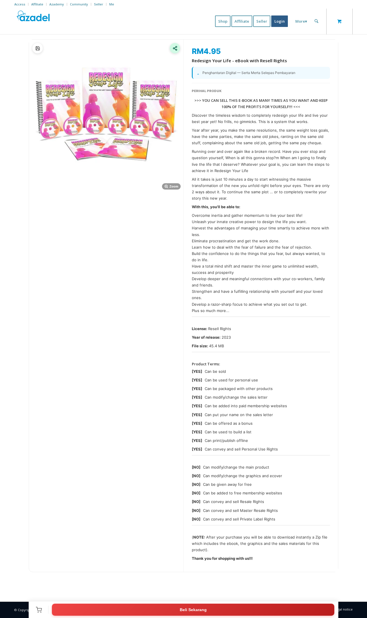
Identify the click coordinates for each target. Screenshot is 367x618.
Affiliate (37, 4)
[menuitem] (21, 4)
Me (111, 4)
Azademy (56, 4)
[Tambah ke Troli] (39, 610)
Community (79, 4)
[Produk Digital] (37, 48)
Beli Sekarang (193, 609)
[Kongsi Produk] (175, 48)
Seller (98, 4)
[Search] (316, 21)
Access (19, 4)
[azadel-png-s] (33, 21)
